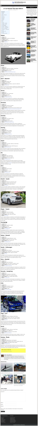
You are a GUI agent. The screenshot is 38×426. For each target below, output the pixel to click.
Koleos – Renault (4, 26)
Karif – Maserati (4, 14)
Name (2, 402)
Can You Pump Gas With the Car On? (6, 384)
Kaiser (3, 13)
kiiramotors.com (7, 172)
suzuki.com (6, 185)
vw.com (6, 253)
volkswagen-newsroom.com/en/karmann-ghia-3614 (13, 108)
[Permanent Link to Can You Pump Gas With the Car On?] (7, 379)
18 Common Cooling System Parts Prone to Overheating (34, 33)
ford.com (6, 319)
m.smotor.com (7, 277)
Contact (2, 418)
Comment (3, 391)
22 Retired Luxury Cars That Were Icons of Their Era (34, 37)
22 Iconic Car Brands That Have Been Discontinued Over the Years (34, 46)
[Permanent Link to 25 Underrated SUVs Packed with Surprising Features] (28, 43)
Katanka (3, 17)
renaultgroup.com (7, 241)
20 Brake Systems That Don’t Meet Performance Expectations (33, 20)
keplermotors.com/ (8, 147)
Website (2, 406)
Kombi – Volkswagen (5, 27)
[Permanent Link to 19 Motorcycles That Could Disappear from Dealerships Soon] (28, 51)
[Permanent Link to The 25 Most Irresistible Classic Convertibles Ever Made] (28, 25)
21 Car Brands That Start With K (13, 8)
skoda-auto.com (7, 343)
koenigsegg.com (7, 228)
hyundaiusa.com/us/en (8, 265)
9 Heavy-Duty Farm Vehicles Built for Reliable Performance (33, 28)
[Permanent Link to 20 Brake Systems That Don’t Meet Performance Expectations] (28, 20)
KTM (3, 30)
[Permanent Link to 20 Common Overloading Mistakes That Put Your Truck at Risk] (20, 379)
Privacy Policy (3, 419)
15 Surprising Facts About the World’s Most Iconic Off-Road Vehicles (33, 59)
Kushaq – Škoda (4, 33)
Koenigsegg (4, 25)
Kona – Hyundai (4, 28)
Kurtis (3, 32)
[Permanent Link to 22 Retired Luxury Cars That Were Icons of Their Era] (28, 38)
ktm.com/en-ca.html (8, 289)
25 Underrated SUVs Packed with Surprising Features (33, 42)
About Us (2, 417)
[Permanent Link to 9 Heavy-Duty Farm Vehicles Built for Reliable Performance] (28, 29)
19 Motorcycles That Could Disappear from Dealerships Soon (34, 51)
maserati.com (7, 84)
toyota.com (6, 215)
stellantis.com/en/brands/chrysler (10, 71)
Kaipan (3, 12)
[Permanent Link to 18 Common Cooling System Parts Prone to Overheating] (28, 34)
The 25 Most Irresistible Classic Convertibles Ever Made (33, 24)
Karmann (3, 16)
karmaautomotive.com (8, 96)
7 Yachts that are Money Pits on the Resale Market (33, 55)
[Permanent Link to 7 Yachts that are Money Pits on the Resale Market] (28, 56)
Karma (3, 15)
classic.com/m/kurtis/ (8, 332)
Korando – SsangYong (5, 29)
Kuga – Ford (4, 31)
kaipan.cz (6, 41)
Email (2, 404)
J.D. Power (10, 162)
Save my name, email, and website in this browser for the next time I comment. (12, 409)
